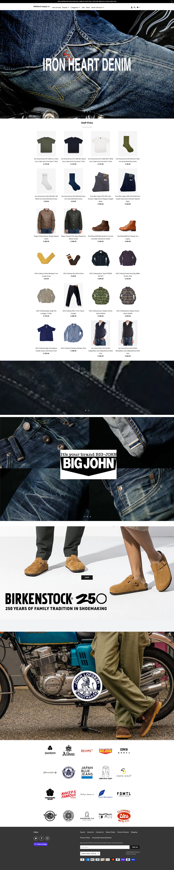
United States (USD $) (89, 853)
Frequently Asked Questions (102, 837)
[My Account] (132, 7)
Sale (83, 7)
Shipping (134, 832)
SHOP (87, 577)
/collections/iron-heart (87, 64)
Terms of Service (123, 832)
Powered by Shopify (131, 854)
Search (82, 832)
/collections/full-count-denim (87, 388)
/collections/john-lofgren (87, 685)
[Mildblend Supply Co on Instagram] (48, 838)
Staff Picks (87, 122)
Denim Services (96, 7)
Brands (65, 7)
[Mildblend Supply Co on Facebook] (42, 838)
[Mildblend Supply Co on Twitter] (36, 838)
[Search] (134, 7)
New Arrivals (56, 7)
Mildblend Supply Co (42, 6)
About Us (90, 832)
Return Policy (110, 832)
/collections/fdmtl (87, 469)
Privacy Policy (85, 837)
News (88, 7)
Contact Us (100, 832)
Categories (74, 7)
